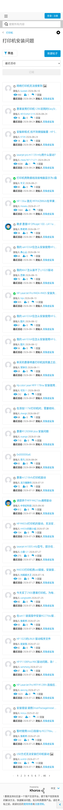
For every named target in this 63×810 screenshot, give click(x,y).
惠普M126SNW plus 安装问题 (33, 431)
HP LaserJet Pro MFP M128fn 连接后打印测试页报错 (37, 684)
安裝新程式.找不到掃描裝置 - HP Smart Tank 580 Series (37, 131)
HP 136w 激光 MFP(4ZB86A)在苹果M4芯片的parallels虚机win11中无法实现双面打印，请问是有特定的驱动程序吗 (37, 201)
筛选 (10, 53)
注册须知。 (40, 804)
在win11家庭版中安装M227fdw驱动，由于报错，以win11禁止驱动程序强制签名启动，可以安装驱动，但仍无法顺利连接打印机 (37, 615)
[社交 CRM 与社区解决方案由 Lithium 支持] (37, 789)
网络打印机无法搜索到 (29, 85)
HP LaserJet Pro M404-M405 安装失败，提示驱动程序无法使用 (37, 293)
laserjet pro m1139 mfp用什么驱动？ (37, 154)
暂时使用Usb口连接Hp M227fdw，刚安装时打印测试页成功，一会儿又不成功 (37, 731)
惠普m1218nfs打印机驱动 (31, 477)
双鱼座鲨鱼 (48, 98)
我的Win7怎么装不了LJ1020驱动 (35, 270)
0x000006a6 (24, 454)
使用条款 (28, 804)
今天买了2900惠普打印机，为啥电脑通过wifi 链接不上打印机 (37, 592)
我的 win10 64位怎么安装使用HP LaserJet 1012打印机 (37, 247)
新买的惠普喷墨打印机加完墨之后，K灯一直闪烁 (37, 362)
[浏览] (5, 16)
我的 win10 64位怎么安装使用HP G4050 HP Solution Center (37, 316)
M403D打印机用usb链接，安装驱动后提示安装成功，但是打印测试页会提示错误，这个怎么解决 (37, 569)
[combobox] (31, 24)
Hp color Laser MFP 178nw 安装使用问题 (37, 385)
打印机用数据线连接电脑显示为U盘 (37, 177)
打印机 (9, 32)
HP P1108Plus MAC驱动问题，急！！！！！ (37, 661)
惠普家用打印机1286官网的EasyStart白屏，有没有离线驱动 (37, 108)
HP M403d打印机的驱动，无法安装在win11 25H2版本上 (37, 523)
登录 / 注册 (52, 15)
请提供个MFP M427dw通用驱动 (34, 500)
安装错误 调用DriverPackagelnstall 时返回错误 (37, 708)
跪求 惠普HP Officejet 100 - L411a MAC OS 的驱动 (37, 224)
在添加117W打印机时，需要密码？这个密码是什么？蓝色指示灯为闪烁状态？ (37, 408)
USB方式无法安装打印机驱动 (33, 754)
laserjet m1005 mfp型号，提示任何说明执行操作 (37, 546)
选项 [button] (58, 32)
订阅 (31, 72)
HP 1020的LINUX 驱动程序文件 (34, 638)
